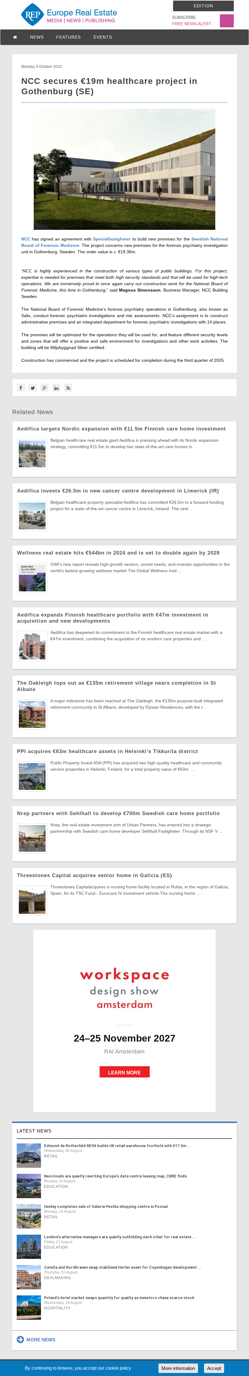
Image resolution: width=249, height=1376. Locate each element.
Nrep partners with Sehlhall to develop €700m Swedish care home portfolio (118, 813)
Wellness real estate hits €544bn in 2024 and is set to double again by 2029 (118, 553)
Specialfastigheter (112, 239)
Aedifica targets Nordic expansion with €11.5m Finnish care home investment (121, 429)
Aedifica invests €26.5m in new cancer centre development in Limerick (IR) (118, 491)
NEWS (37, 37)
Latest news (34, 1130)
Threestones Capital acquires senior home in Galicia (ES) (94, 875)
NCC (25, 239)
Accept (214, 1368)
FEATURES (68, 37)
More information (178, 1368)
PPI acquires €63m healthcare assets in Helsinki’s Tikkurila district (107, 751)
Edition (203, 5)
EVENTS (103, 37)
